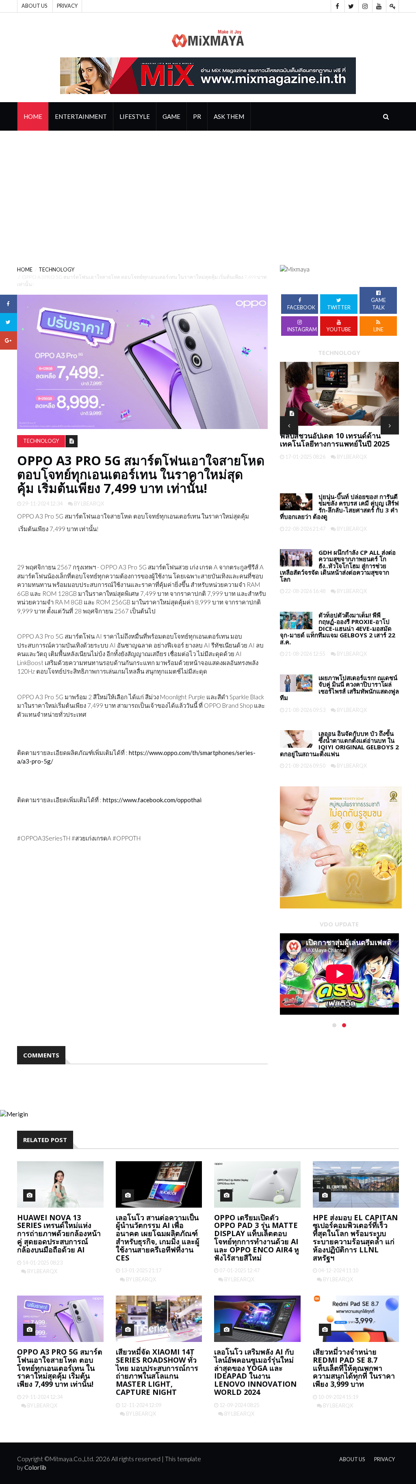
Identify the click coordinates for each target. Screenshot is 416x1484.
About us (34, 6)
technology (56, 270)
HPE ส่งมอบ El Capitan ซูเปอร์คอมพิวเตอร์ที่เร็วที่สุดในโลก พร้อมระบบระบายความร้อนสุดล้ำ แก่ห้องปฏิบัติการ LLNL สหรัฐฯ (355, 1238)
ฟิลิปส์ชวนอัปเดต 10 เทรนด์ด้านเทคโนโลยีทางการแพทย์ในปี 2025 (335, 440)
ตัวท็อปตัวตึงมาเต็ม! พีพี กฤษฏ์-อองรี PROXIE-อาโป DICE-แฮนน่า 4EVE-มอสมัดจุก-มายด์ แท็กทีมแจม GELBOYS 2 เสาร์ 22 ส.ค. (337, 628)
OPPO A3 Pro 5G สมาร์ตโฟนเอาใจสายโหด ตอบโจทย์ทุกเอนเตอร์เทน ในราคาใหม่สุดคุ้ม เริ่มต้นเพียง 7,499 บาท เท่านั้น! (59, 1368)
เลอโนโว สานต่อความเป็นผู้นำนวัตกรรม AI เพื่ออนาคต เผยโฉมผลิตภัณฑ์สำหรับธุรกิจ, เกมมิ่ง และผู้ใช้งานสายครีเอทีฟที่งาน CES (157, 1238)
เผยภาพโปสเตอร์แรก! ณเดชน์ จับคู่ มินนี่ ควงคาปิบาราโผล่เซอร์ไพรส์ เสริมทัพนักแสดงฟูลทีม (339, 688)
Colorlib (35, 1467)
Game (171, 116)
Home (33, 116)
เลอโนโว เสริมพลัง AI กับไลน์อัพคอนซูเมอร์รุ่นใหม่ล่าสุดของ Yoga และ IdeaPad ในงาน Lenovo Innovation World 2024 (255, 1372)
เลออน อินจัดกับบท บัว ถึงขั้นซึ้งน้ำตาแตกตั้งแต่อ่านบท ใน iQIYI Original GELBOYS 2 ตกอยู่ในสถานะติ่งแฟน (339, 743)
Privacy (67, 6)
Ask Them (229, 116)
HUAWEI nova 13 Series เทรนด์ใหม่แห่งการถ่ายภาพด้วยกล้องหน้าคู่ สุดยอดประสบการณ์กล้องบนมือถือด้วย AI (59, 1233)
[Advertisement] (208, 192)
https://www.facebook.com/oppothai (152, 799)
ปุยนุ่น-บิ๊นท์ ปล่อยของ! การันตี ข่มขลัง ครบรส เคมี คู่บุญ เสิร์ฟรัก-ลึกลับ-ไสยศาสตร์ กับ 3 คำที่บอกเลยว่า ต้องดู (339, 506)
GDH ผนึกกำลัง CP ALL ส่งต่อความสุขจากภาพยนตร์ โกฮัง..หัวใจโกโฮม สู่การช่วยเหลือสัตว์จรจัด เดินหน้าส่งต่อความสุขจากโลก (338, 565)
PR (197, 116)
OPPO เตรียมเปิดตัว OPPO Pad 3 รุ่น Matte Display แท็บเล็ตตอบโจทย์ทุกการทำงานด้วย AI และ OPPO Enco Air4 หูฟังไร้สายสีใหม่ (256, 1238)
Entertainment (81, 116)
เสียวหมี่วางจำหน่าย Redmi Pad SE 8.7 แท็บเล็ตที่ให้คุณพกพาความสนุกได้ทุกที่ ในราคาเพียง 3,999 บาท (354, 1368)
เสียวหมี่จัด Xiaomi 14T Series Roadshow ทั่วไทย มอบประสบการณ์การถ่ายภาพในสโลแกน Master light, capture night (157, 1372)
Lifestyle (134, 116)
